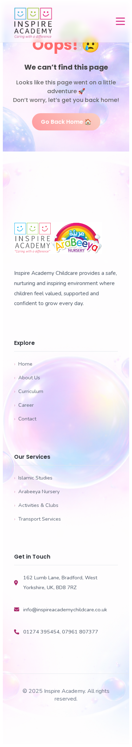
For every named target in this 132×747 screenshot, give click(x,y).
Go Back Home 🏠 (66, 122)
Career (24, 404)
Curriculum (28, 391)
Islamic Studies (33, 477)
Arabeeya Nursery (36, 491)
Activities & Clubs (36, 505)
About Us (27, 377)
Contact (25, 418)
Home (23, 363)
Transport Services (37, 518)
